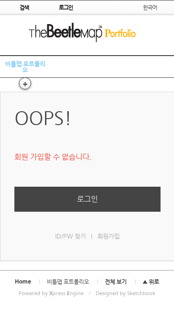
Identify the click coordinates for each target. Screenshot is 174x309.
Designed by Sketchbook (125, 293)
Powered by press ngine (51, 293)
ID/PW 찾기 (70, 236)
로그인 (87, 199)
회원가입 (108, 236)
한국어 (150, 7)
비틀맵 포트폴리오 (25, 66)
